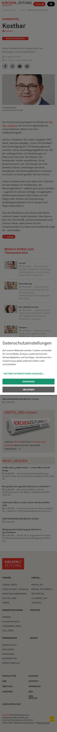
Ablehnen (28, 389)
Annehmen (28, 381)
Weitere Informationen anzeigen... (24, 373)
